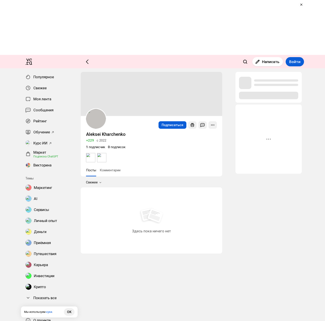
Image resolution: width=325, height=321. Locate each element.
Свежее (92, 182)
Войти (294, 62)
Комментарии (110, 170)
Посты (91, 170)
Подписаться (172, 125)
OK (69, 312)
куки (49, 312)
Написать (270, 62)
